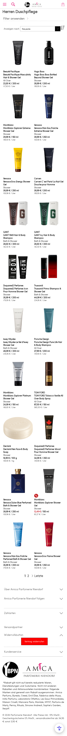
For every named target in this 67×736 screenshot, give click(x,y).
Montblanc (8, 125)
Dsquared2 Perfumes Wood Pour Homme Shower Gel (47, 450)
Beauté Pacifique (11, 71)
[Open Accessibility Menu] (59, 728)
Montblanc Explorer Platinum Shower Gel (17, 397)
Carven (37, 178)
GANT (6, 232)
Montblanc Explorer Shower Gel (47, 504)
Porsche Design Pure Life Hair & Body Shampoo (48, 343)
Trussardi (38, 285)
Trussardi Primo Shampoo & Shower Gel (47, 290)
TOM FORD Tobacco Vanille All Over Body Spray (48, 397)
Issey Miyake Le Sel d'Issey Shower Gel (15, 343)
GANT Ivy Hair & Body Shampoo (44, 236)
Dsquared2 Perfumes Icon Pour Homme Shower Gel (15, 290)
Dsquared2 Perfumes (13, 285)
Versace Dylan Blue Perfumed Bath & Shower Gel (17, 504)
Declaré (7, 446)
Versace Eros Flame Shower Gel (47, 557)
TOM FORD (39, 392)
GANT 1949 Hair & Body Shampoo (14, 236)
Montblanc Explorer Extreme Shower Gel (16, 129)
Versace (38, 125)
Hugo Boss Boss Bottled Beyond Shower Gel (45, 76)
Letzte (38, 575)
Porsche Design (41, 339)
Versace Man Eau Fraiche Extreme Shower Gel (46, 129)
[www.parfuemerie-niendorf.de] (33, 4)
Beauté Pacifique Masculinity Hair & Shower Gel (17, 76)
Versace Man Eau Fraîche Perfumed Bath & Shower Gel (17, 557)
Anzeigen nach (11, 28)
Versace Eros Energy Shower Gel (16, 183)
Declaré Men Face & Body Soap (15, 450)
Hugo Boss (39, 71)
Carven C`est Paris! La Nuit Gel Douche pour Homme (48, 183)
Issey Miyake (9, 339)
